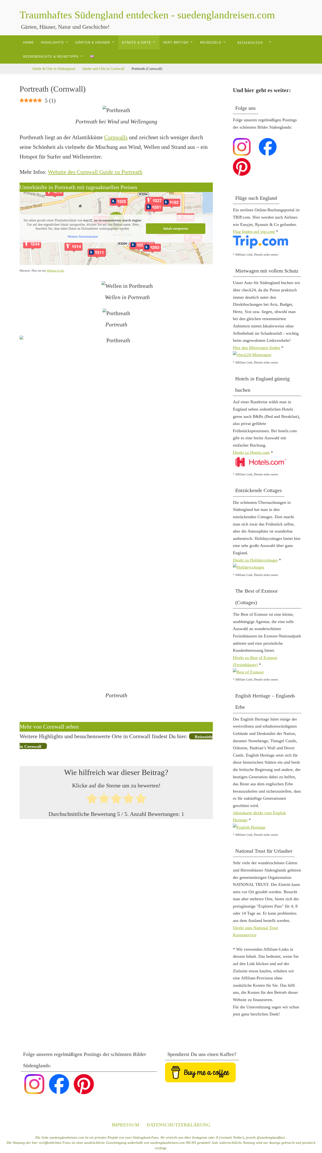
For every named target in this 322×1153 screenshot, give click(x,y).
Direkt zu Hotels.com (251, 452)
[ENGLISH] (103, 56)
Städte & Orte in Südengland (53, 69)
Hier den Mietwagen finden (256, 347)
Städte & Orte (136, 42)
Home (28, 42)
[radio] (91, 799)
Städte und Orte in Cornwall (103, 69)
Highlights (52, 42)
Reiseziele (210, 42)
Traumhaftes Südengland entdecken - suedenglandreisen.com (147, 15)
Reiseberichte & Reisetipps (50, 56)
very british (175, 42)
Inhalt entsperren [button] (175, 228)
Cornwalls (116, 137)
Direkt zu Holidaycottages (255, 560)
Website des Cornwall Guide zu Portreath (95, 172)
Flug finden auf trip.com (254, 231)
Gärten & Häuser (92, 42)
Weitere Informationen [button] (83, 236)
